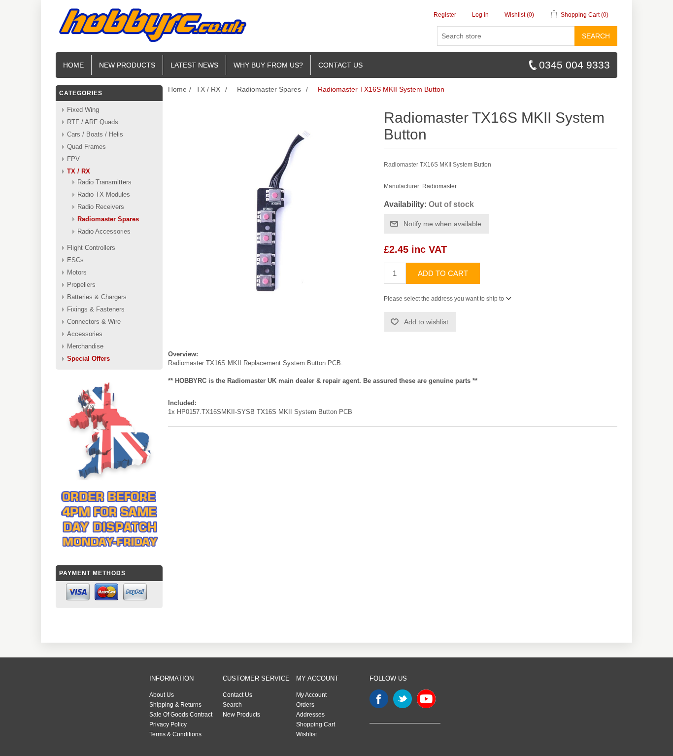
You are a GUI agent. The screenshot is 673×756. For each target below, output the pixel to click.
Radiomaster (439, 186)
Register (445, 14)
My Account (311, 694)
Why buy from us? (268, 65)
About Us (161, 694)
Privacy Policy (168, 724)
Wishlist (306, 734)
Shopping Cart (315, 724)
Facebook (379, 698)
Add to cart (443, 273)
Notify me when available (442, 224)
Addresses (310, 714)
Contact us (340, 65)
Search (596, 36)
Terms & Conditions (175, 734)
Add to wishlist (426, 322)
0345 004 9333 (574, 64)
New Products (127, 65)
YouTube (426, 698)
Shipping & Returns (175, 704)
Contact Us (237, 694)
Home (73, 65)
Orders (305, 704)
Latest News (194, 65)
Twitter (402, 698)
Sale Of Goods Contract (180, 714)
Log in (480, 14)
